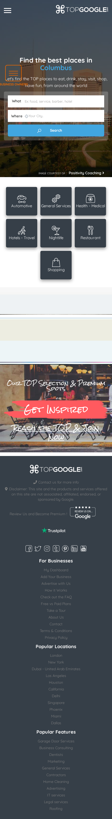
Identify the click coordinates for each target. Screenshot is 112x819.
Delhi (56, 696)
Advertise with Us (56, 583)
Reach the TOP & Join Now (56, 433)
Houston (56, 682)
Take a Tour (56, 610)
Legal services (56, 802)
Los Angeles (56, 675)
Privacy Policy (56, 637)
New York (56, 662)
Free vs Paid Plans (56, 603)
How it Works (56, 590)
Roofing (56, 808)
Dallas (56, 723)
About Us (56, 617)
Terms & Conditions (56, 630)
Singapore (56, 702)
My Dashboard (56, 570)
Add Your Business (56, 576)
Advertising (56, 788)
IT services (56, 795)
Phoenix (56, 709)
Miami (56, 716)
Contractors (56, 775)
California (56, 689)
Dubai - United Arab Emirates (56, 669)
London (56, 655)
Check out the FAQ (56, 597)
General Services (56, 768)
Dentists (56, 754)
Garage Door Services (56, 741)
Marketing (56, 761)
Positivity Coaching (85, 173)
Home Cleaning (56, 781)
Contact (56, 624)
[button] (13, 73)
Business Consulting (56, 748)
